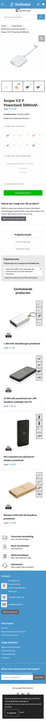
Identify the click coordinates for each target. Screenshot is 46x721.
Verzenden (39, 677)
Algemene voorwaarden (10, 647)
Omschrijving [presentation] (23, 241)
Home (3, 26)
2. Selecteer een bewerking (17, 155)
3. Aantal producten (13, 183)
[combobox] (19, 17)
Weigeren (22, 712)
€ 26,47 (10, 405)
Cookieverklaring (8, 650)
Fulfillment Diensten (9, 635)
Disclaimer (5, 658)
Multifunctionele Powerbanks (13, 29)
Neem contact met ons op (13, 219)
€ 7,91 (9, 347)
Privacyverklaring (8, 654)
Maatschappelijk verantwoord (13, 631)
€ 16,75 (10, 464)
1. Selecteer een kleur (14, 126)
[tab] (23, 235)
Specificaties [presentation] (23, 248)
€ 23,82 (10, 522)
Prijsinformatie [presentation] (23, 234)
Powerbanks (17, 26)
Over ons (4, 628)
